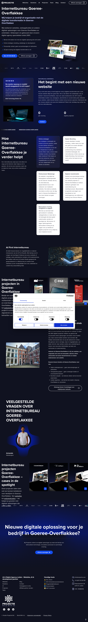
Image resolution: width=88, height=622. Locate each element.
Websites (25, 3)
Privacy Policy (47, 615)
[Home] (7, 2)
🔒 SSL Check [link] (48, 580)
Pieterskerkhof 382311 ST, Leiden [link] (80, 585)
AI (39, 3)
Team (51, 3)
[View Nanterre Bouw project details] (38, 292)
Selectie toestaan (44, 325)
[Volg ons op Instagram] (4, 609)
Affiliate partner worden (26, 588)
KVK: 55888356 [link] (79, 589)
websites (18, 496)
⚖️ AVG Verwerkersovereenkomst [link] (54, 582)
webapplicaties (10, 308)
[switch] (36, 319)
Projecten (45, 3)
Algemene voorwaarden (34, 615)
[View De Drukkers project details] (79, 477)
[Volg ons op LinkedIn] (13, 609)
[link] (18, 113)
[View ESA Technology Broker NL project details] (58, 292)
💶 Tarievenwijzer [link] (49, 586)
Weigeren (24, 325)
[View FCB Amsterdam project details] (38, 477)
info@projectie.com (80, 577)
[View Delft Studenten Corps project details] (79, 292)
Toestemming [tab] (23, 300)
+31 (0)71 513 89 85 (80, 580)
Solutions (33, 3)
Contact (63, 3)
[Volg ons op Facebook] (8, 609)
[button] (65, 388)
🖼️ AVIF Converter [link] (49, 588)
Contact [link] (42, 122)
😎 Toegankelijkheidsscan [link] (51, 584)
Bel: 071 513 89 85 (9, 56)
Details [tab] (44, 300)
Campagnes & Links (25, 586)
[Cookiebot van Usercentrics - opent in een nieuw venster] (67, 296)
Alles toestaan (63, 325)
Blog (57, 3)
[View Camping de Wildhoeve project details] (58, 477)
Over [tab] (64, 300)
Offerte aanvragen (76, 3)
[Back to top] (86, 620)
